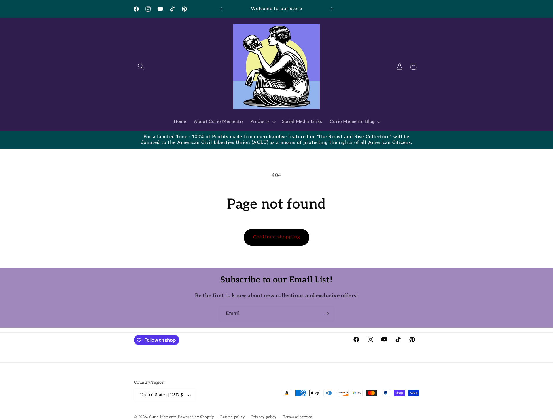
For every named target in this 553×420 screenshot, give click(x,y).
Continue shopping (276, 237)
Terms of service (297, 417)
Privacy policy (264, 417)
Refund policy (232, 417)
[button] (141, 66)
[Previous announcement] (221, 9)
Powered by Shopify (196, 417)
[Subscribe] (327, 314)
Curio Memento (163, 417)
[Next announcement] (332, 9)
